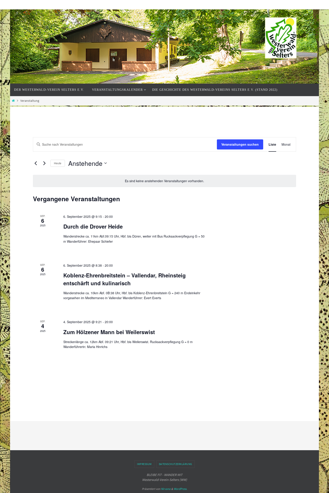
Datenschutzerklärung (175, 464)
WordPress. (180, 489)
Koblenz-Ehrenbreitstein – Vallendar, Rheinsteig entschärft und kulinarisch (124, 279)
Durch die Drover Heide (93, 226)
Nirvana (166, 489)
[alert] (164, 181)
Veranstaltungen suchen (240, 144)
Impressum (144, 464)
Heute (57, 163)
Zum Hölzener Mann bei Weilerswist (109, 332)
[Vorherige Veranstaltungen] (35, 163)
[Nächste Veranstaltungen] (44, 163)
